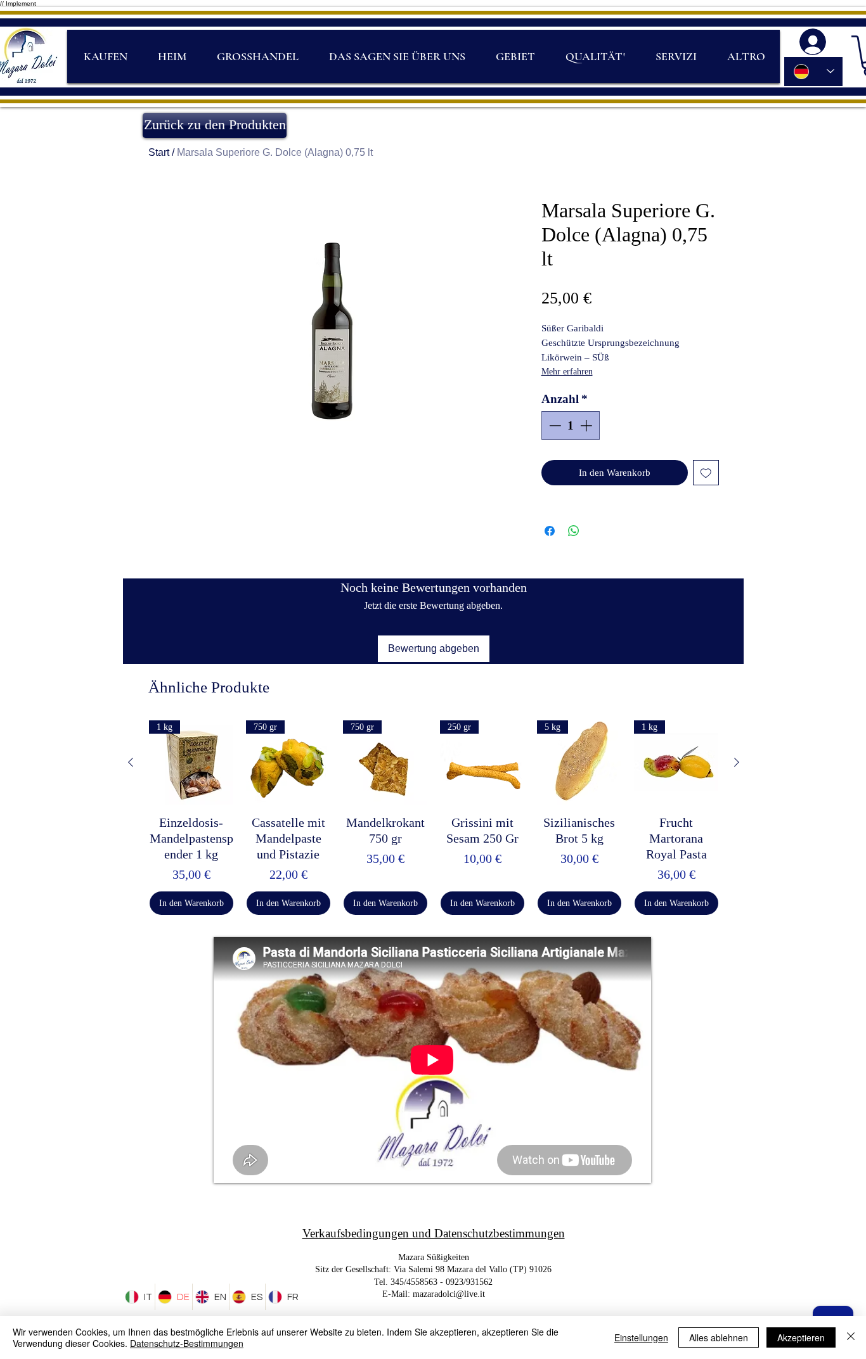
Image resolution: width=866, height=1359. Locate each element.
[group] (433, 818)
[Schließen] (850, 1337)
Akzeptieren (801, 1337)
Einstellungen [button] (641, 1337)
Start (158, 152)
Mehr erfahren (567, 371)
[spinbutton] (570, 425)
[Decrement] (553, 425)
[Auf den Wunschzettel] (706, 473)
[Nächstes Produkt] (736, 762)
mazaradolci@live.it (449, 1294)
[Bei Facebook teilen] (549, 531)
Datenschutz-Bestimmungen (186, 1343)
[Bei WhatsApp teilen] (573, 531)
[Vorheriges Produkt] (130, 762)
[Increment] (587, 425)
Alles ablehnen (718, 1337)
